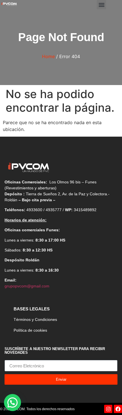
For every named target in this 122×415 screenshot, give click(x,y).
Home (48, 56)
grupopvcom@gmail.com (27, 286)
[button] (101, 4)
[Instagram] (108, 409)
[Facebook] (118, 409)
